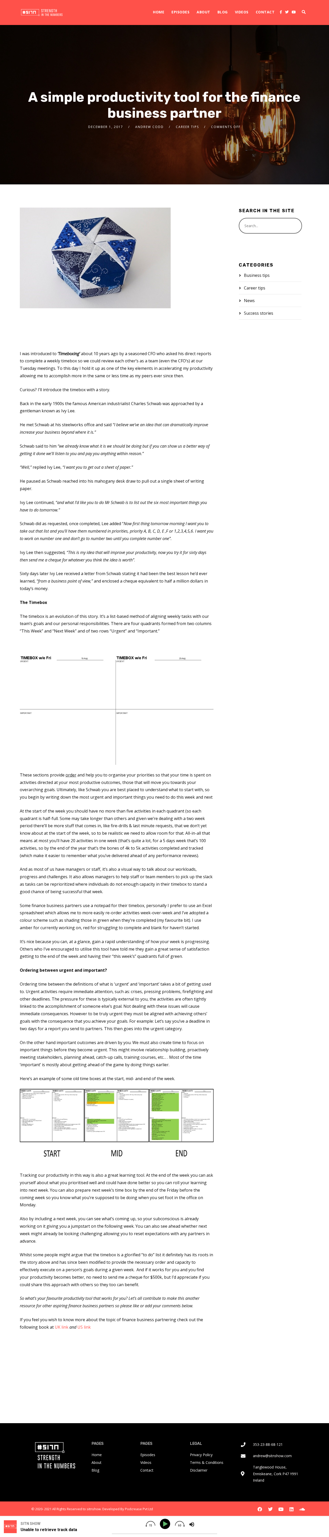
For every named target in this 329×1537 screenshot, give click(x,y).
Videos (242, 12)
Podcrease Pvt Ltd (139, 1509)
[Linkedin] (291, 1509)
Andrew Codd (149, 127)
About (203, 12)
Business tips (257, 275)
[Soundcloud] (302, 1509)
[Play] (166, 1524)
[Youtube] (293, 12)
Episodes (180, 12)
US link (84, 1327)
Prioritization (41, 1373)
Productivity (71, 1373)
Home (158, 12)
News (249, 300)
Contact (265, 12)
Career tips (187, 127)
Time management (106, 1373)
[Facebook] (281, 12)
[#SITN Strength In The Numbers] (41, 12)
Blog (222, 12)
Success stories (258, 313)
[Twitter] (287, 12)
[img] (150, 1524)
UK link (61, 1327)
